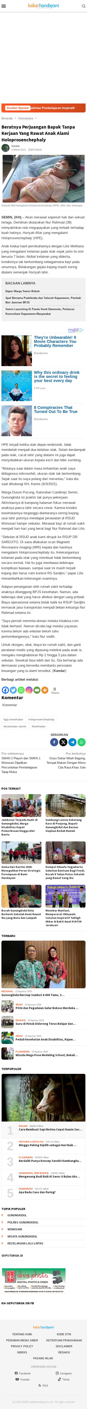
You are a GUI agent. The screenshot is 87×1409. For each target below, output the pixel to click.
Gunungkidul (17, 1215)
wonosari (14, 1229)
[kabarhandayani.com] (44, 5)
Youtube (25, 1379)
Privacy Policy (22, 1346)
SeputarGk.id (12, 1255)
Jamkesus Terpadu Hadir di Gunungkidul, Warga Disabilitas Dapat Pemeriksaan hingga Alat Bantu (19, 827)
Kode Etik (64, 1334)
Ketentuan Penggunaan (64, 1340)
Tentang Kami (22, 1334)
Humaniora (26, 1173)
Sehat (19, 1004)
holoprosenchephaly (41, 719)
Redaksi (64, 1352)
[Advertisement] (43, 57)
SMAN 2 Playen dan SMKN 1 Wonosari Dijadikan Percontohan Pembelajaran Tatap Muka (20, 763)
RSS (45, 1385)
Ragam (23, 1126)
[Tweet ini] (63, 742)
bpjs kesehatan (13, 719)
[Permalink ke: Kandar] (5, 147)
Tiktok (66, 1379)
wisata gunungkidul (22, 1236)
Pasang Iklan (43, 1358)
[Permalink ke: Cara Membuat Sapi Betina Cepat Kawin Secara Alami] (43, 1098)
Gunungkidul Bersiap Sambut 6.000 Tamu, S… (33, 995)
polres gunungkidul (22, 1222)
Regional (7, 991)
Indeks (22, 1352)
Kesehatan (39, 726)
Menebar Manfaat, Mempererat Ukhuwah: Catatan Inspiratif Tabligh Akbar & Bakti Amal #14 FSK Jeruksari (64, 918)
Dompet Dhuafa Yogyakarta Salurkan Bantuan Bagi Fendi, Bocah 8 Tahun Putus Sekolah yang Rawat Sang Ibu (65, 872)
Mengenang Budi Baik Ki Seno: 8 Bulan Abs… (49, 1176)
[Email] (36, 688)
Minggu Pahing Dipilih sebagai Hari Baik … (47, 1145)
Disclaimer (64, 1346)
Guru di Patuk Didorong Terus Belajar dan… (46, 1024)
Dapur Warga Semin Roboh (22, 291)
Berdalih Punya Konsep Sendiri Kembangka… (50, 1161)
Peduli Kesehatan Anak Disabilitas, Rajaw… (45, 1039)
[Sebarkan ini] (54, 742)
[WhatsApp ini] (81, 742)
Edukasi (20, 1020)
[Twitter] (13, 688)
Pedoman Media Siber (22, 1340)
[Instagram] (29, 688)
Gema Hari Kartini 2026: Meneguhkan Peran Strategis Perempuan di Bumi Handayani (20, 872)
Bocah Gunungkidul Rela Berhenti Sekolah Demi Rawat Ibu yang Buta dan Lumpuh (21, 914)
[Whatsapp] (21, 688)
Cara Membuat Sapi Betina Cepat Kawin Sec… (50, 1129)
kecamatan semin (15, 726)
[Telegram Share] (72, 742)
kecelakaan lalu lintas (25, 1243)
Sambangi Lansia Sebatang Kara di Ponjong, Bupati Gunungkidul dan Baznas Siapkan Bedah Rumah (64, 825)
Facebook (25, 1373)
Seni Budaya (41, 1173)
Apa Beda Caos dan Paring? (37, 1192)
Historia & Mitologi (31, 1141)
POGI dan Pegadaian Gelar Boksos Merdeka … (47, 1008)
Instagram (66, 1373)
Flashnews (23, 1051)
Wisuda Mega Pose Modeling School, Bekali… (47, 1055)
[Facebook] (5, 688)
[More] (44, 688)
